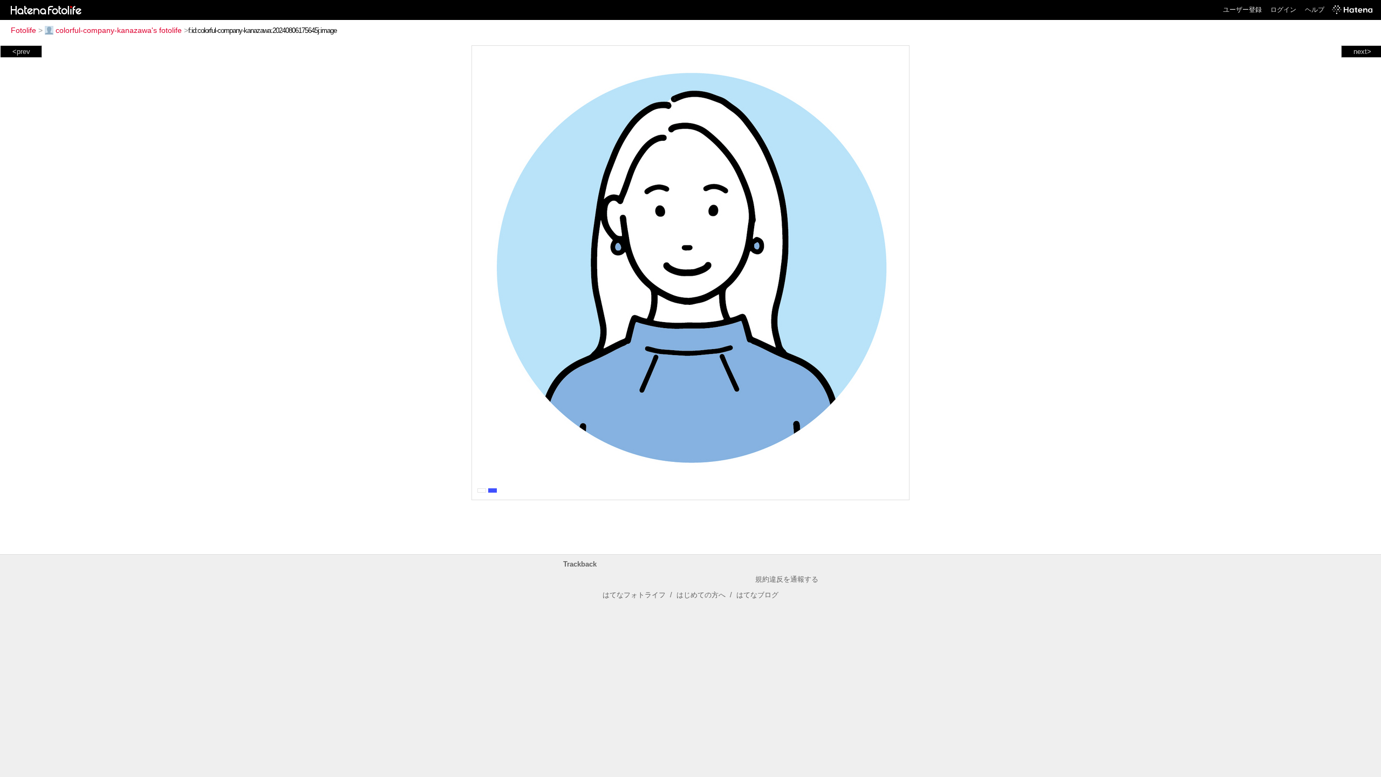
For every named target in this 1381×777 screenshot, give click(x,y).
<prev (21, 51)
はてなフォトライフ (634, 595)
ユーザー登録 (1242, 9)
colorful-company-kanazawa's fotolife (119, 30)
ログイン (1283, 9)
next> (1362, 51)
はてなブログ (757, 595)
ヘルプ (1314, 9)
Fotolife (23, 30)
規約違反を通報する (786, 579)
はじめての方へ (701, 595)
